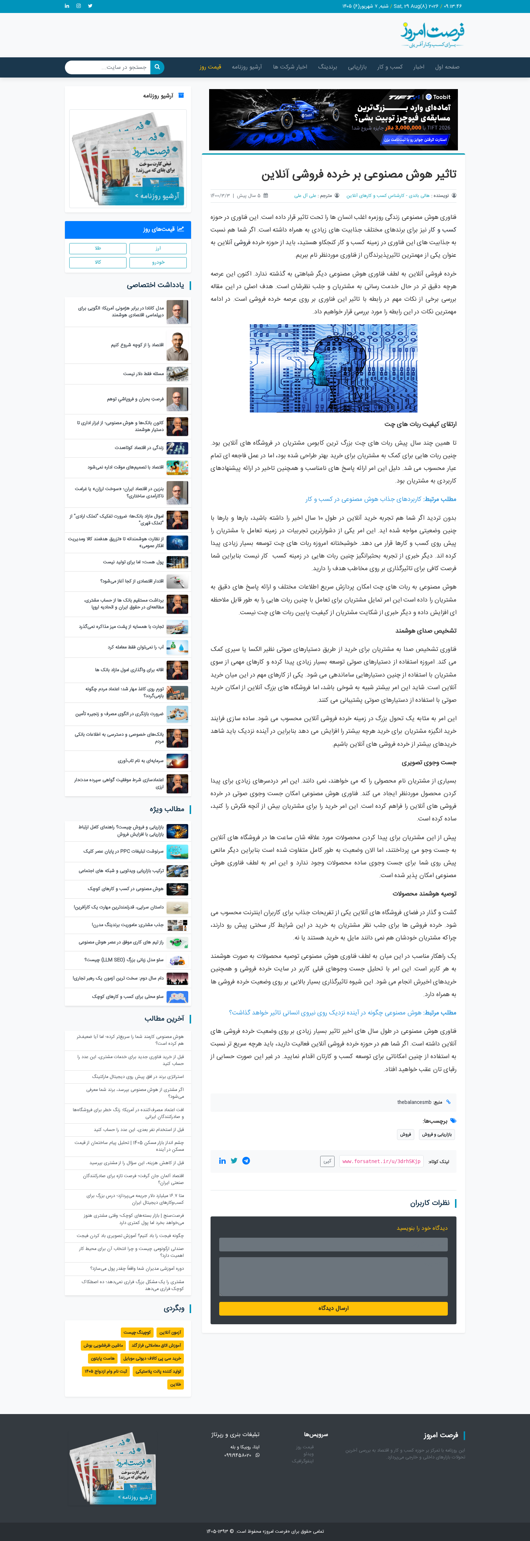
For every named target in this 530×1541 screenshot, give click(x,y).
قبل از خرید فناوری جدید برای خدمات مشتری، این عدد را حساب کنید (131, 1060)
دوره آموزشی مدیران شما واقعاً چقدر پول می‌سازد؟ (137, 1269)
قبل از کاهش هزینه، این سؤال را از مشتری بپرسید (136, 1163)
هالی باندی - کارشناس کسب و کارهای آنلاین (388, 196)
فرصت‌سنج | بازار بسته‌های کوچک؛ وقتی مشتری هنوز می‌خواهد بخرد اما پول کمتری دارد (134, 1219)
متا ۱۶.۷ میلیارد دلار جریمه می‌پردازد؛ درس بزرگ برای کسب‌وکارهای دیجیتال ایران (135, 1199)
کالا (98, 262)
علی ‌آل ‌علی (305, 196)
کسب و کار (390, 67)
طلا (98, 248)
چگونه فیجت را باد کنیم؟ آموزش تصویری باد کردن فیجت (130, 1236)
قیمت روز (210, 67)
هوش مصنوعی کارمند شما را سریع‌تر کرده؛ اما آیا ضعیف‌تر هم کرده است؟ (130, 1040)
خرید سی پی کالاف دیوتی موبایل (152, 1358)
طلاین (175, 1384)
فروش (405, 1134)
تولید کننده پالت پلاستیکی (158, 1371)
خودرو (158, 262)
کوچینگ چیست (137, 1332)
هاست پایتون (103, 1358)
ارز (158, 248)
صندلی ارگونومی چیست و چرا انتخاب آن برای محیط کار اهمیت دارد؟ (131, 1252)
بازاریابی (357, 67)
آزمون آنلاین (170, 1332)
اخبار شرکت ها (290, 67)
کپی (327, 1161)
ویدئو (309, 1454)
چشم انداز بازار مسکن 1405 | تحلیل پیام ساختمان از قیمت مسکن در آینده (129, 1146)
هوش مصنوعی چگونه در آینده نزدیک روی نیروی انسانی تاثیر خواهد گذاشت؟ (325, 1013)
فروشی (242, 243)
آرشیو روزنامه (247, 67)
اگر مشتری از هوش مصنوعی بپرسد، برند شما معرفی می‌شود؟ (135, 1093)
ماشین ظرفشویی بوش (103, 1345)
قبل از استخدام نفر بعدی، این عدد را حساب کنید (139, 1130)
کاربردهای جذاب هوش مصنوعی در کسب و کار (363, 499)
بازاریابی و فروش (437, 1134)
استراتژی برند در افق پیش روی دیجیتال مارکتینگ (138, 1077)
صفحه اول (447, 67)
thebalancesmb (414, 1102)
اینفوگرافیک (303, 1461)
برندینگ (327, 67)
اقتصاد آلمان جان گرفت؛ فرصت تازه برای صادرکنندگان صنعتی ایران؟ (133, 1179)
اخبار (419, 67)
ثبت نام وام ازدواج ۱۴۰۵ (106, 1371)
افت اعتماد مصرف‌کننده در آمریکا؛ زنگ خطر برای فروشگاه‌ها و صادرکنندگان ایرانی (128, 1113)
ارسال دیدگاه (334, 1308)
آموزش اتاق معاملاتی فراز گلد (156, 1345)
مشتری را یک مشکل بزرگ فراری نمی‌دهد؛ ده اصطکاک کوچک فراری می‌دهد (133, 1285)
